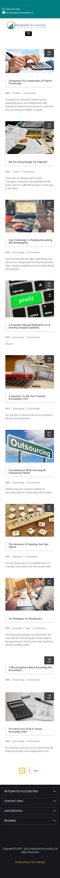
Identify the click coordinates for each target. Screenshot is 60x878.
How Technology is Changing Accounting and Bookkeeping (30, 241)
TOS (32, 862)
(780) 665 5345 (12, 9)
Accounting (18, 252)
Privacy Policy (22, 862)
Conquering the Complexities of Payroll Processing (30, 82)
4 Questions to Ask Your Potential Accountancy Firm (27, 397)
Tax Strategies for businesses (25, 618)
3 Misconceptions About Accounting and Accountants (30, 669)
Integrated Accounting (21, 791)
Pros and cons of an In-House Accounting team (25, 730)
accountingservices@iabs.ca (19, 12)
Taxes (16, 171)
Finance (17, 93)
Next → (37, 770)
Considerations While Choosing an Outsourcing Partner (27, 471)
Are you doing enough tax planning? (28, 162)
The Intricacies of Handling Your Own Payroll (28, 545)
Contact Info (13, 801)
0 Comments (30, 93)
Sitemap (40, 862)
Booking (10, 820)
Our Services (13, 810)
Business (17, 556)
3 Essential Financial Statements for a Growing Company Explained (29, 326)
